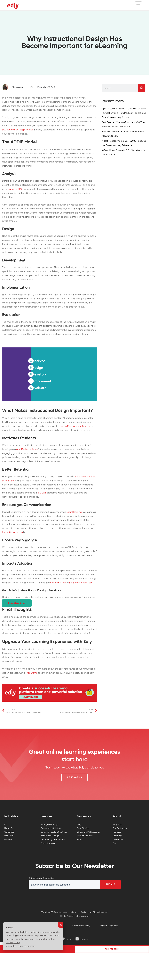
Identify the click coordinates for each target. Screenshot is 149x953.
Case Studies (83, 828)
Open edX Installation (51, 828)
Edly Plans (117, 836)
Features (117, 832)
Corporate (9, 832)
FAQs (79, 840)
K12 (5, 824)
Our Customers (120, 828)
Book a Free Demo (16, 603)
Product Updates (85, 836)
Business (8, 840)
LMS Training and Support (53, 840)
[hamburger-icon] (138, 5)
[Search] (141, 88)
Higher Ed (8, 828)
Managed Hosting (49, 824)
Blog (79, 824)
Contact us (118, 840)
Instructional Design (50, 836)
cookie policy (13, 942)
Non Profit (8, 836)
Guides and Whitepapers (88, 832)
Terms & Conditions (109, 926)
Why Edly (117, 824)
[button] (74, 777)
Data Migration (48, 843)
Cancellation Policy (81, 926)
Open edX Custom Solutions (54, 832)
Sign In (116, 843)
